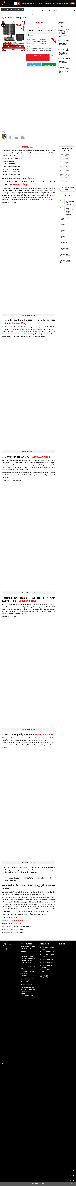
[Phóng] (3, 131)
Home (3, 14)
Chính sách (63, 8)
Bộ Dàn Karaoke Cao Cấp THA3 (12, 929)
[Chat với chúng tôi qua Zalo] (72, 1177)
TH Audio (36, 150)
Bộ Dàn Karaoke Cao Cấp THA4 (12, 932)
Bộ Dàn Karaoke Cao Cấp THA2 (21, 926)
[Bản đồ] (72, 1172)
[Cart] (74, 10)
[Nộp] (18, 3)
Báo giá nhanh (46, 10)
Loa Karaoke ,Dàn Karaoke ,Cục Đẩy (26, 14)
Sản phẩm (40, 8)
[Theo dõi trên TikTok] (44, 976)
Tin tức (55, 8)
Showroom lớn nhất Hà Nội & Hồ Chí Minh (63, 26)
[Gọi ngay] (72, 1182)
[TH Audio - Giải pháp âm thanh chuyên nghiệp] (6, 3)
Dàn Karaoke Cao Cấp (63, 14)
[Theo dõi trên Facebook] (41, 976)
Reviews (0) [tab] (32, 147)
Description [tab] (25, 147)
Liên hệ (54, 10)
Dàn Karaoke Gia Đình (47, 14)
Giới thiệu (48, 8)
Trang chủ (31, 8)
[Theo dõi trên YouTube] (47, 976)
